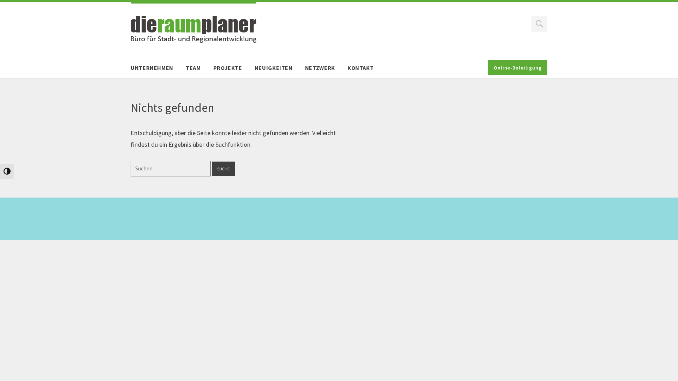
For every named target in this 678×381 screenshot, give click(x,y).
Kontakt (360, 67)
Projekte (227, 67)
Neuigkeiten (274, 67)
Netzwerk (320, 67)
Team (193, 67)
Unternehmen (152, 67)
